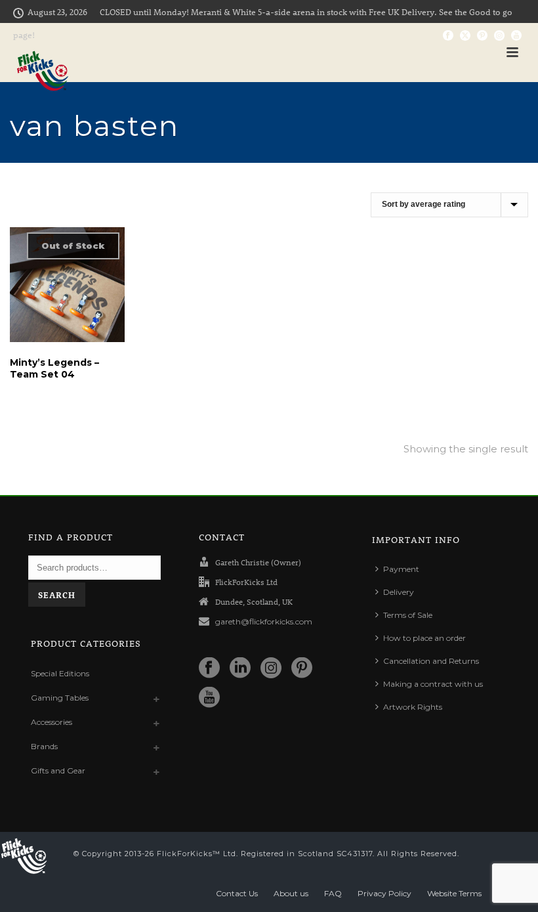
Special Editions (60, 673)
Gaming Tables (60, 698)
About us (291, 893)
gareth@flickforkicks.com (263, 621)
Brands (44, 746)
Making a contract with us (433, 684)
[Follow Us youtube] (209, 698)
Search (56, 594)
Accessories (51, 722)
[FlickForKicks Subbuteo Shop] (23, 856)
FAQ (333, 893)
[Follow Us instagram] (270, 668)
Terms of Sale (407, 615)
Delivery (398, 592)
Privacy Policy (384, 893)
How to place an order (424, 638)
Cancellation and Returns (431, 661)
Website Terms (454, 893)
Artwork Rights (412, 707)
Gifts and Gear (58, 770)
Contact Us (237, 893)
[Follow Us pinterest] (301, 668)
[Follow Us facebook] (209, 668)
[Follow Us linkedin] (240, 668)
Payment (401, 569)
